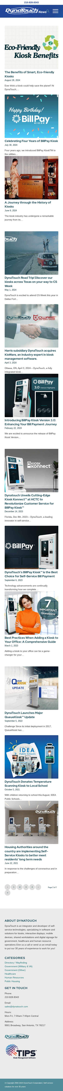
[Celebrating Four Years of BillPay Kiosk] (31, 116)
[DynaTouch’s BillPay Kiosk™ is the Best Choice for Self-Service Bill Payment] (31, 547)
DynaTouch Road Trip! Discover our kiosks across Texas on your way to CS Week (31, 282)
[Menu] (53, 11)
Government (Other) (15, 970)
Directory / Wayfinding (16, 962)
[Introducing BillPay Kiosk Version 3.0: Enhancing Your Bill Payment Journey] (31, 395)
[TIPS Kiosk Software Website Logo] (21, 1051)
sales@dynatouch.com (16, 1006)
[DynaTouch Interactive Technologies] (17, 1036)
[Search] (46, 11)
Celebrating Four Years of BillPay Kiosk (31, 141)
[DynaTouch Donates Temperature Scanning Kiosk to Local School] (31, 757)
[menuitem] (46, 11)
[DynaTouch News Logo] (26, 11)
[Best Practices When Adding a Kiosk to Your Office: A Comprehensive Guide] (31, 613)
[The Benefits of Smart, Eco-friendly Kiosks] (31, 47)
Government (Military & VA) (18, 966)
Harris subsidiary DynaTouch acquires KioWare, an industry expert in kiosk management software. (30, 354)
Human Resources (14, 977)
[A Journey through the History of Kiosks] (31, 177)
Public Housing (12, 981)
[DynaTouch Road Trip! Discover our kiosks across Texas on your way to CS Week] (31, 253)
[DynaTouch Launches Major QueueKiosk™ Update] (31, 688)
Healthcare (10, 974)
